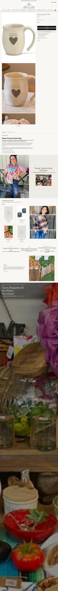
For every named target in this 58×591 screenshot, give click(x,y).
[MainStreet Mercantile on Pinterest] (53, 2)
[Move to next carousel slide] (55, 268)
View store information (41, 35)
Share (39, 40)
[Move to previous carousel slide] (2, 268)
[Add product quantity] (40, 24)
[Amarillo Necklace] (8, 232)
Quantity (38, 22)
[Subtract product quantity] (38, 24)
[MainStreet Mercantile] (29, 6)
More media (19, 125)
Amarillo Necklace (8, 239)
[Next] (52, 10)
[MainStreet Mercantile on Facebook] (51, 2)
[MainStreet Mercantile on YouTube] (55, 2)
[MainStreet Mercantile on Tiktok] (54, 2)
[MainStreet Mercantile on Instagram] (52, 2)
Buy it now (46, 29)
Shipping (38, 37)
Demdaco (38, 15)
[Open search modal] (2, 10)
